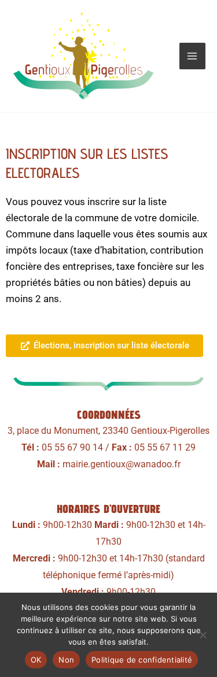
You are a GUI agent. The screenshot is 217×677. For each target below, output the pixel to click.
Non (66, 659)
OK (36, 659)
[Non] (202, 635)
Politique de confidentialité (141, 659)
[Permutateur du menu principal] (192, 56)
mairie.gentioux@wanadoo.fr (121, 464)
